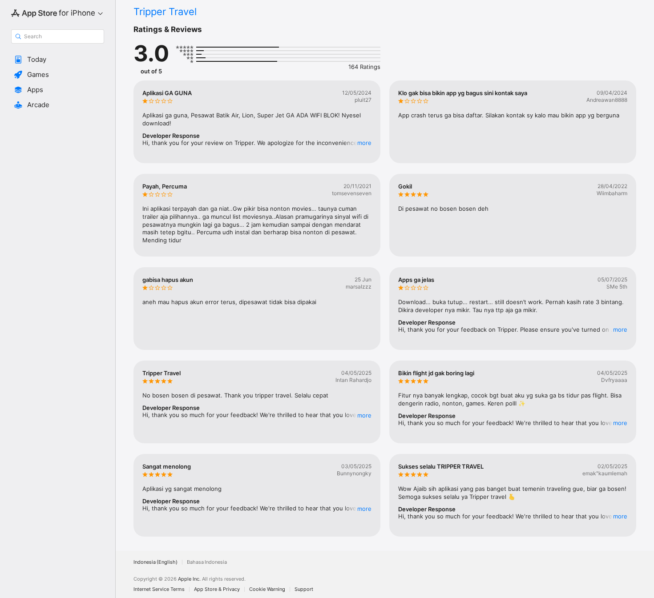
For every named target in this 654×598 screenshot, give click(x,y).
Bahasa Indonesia (207, 562)
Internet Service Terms (159, 589)
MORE (364, 142)
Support (304, 589)
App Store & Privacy (217, 589)
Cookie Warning (267, 589)
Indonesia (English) (155, 562)
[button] (58, 59)
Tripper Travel (165, 11)
